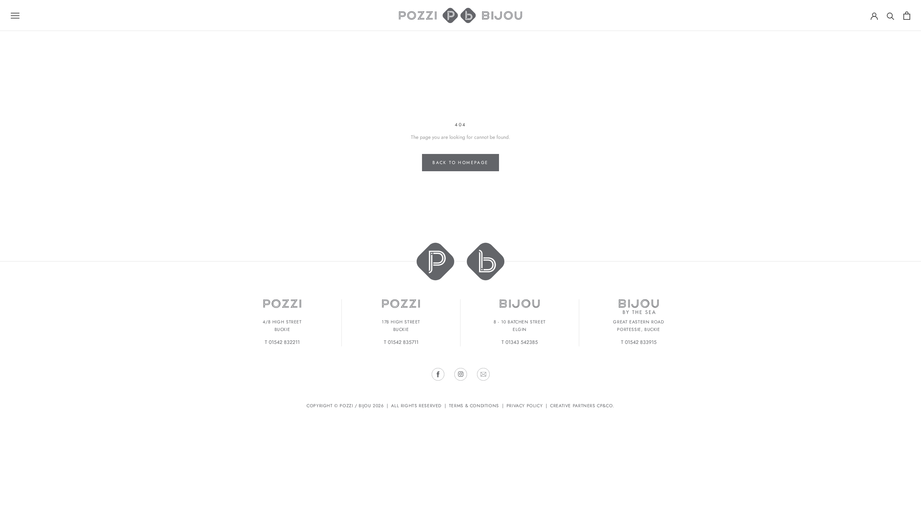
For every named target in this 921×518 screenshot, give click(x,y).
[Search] (890, 15)
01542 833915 (641, 342)
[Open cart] (906, 16)
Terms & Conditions (474, 406)
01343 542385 (521, 342)
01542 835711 (403, 342)
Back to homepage (460, 162)
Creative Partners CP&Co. (582, 406)
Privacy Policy (525, 406)
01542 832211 (284, 342)
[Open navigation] (15, 15)
